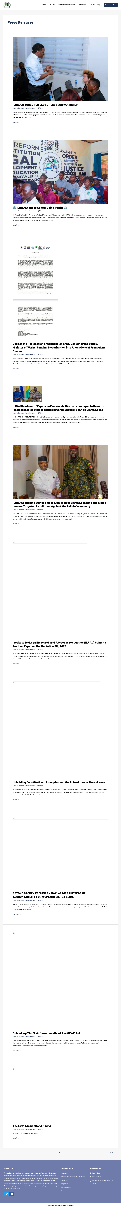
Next (112, 1152)
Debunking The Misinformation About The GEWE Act (46, 1033)
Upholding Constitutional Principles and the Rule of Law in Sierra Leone (59, 782)
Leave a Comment (18, 108)
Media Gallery (95, 5)
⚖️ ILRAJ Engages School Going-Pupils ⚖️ (40, 207)
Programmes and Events (66, 5)
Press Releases (30, 108)
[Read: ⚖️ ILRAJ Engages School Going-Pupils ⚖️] (60, 172)
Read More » (17, 122)
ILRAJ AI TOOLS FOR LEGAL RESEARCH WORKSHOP (45, 104)
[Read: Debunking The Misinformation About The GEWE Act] (32, 980)
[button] (111, 5)
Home (44, 5)
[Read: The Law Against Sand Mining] (60, 1095)
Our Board (52, 5)
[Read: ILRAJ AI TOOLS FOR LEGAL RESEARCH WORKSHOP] (60, 69)
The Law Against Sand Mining (32, 1126)
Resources (82, 5)
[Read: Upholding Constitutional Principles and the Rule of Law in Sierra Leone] (56, 730)
